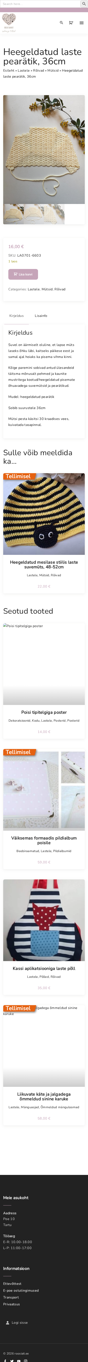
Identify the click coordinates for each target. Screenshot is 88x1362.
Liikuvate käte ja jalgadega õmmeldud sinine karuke (44, 1096)
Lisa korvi (25, 274)
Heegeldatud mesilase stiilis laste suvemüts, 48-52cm (44, 564)
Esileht (8, 70)
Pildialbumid (62, 851)
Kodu (36, 720)
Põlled (44, 977)
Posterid (60, 720)
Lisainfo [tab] (41, 315)
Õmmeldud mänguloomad (60, 1107)
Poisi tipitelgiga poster (44, 712)
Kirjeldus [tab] (16, 315)
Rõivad (38, 70)
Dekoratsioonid (19, 720)
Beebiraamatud (27, 851)
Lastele (24, 70)
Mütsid (53, 70)
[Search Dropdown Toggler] (62, 23)
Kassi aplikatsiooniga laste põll (44, 968)
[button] (71, 23)
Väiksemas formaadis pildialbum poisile (44, 840)
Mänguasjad (30, 1107)
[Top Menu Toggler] (81, 23)
